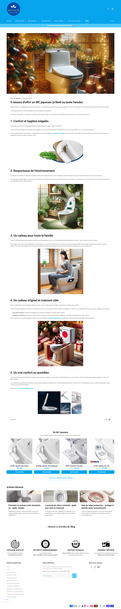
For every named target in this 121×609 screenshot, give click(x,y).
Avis (8, 567)
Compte (112, 21)
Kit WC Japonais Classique (74, 466)
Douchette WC (45, 21)
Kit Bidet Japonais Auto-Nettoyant (47, 466)
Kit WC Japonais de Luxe (101, 466)
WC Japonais (32, 21)
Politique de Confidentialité (14, 589)
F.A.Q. (8, 569)
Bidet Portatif (19, 21)
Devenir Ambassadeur (13, 583)
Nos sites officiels (12, 580)
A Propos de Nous (12, 578)
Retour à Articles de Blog (61, 526)
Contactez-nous (11, 572)
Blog (87, 21)
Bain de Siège (59, 21)
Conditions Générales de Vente (15, 594)
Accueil (9, 21)
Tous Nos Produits (75, 21)
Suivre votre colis (11, 575)
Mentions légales (11, 597)
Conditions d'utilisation (13, 586)
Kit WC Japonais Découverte (19, 466)
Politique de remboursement (15, 591)
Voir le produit (19, 472)
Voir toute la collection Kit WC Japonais (60, 478)
